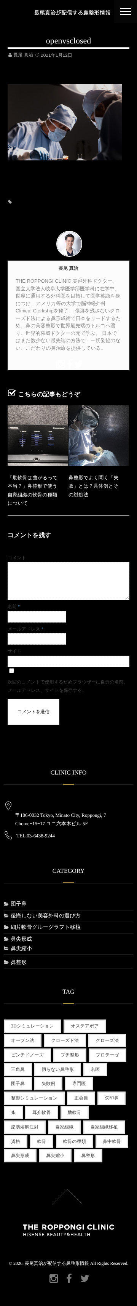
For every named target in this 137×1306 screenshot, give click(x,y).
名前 (14, 606)
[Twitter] (77, 363)
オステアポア (85, 1026)
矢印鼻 (111, 1098)
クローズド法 (65, 1040)
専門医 (79, 1083)
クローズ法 (107, 1040)
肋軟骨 (74, 1112)
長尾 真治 (23, 55)
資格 (15, 1141)
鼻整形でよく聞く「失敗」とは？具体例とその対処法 (93, 486)
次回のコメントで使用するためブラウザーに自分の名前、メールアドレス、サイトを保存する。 (68, 686)
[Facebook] (68, 363)
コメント (17, 557)
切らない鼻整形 (57, 1069)
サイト (15, 651)
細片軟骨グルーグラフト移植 (46, 927)
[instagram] (59, 363)
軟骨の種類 (74, 1141)
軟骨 (41, 1141)
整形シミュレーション (34, 1098)
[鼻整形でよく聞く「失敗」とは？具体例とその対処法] (98, 435)
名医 (95, 1069)
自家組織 (64, 1127)
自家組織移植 (104, 1127)
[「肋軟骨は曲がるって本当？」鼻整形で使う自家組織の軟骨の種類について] (38, 435)
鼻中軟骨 (112, 1141)
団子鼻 (19, 904)
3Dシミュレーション (32, 1026)
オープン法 (22, 1040)
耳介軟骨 (41, 1112)
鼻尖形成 (21, 939)
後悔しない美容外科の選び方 (46, 916)
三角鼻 (18, 1069)
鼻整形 (19, 962)
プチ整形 (70, 1055)
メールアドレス (25, 629)
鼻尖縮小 (21, 949)
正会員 (81, 1098)
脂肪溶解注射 (24, 1127)
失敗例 (48, 1083)
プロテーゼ (107, 1055)
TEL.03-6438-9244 (35, 836)
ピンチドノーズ (27, 1055)
